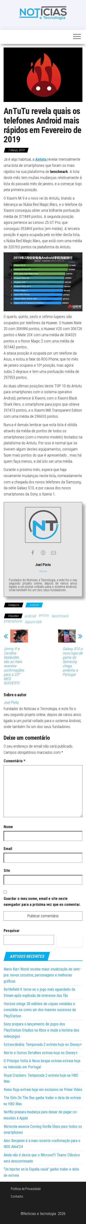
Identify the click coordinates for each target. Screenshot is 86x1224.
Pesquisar (12, 930)
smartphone (13, 621)
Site (7, 870)
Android (34, 605)
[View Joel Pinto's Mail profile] (53, 553)
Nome (8, 827)
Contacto (17, 1196)
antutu (44, 615)
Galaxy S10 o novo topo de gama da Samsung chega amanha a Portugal (72, 662)
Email (8, 848)
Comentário (14, 761)
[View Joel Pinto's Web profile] (43, 553)
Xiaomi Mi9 (33, 622)
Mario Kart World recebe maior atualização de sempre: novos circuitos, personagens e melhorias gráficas (42, 975)
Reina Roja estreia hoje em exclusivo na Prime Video (43, 1089)
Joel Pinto (11, 702)
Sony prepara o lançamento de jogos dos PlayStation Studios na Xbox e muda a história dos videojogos (41, 1030)
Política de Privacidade (26, 1189)
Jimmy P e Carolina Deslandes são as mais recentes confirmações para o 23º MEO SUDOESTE (14, 666)
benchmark (60, 616)
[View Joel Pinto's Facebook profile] (32, 553)
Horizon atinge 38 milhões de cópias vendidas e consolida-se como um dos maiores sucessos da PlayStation (40, 1010)
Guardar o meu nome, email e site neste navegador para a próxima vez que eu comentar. (42, 901)
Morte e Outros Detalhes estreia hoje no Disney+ (41, 1053)
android (30, 616)
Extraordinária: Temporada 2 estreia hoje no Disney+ (43, 1044)
